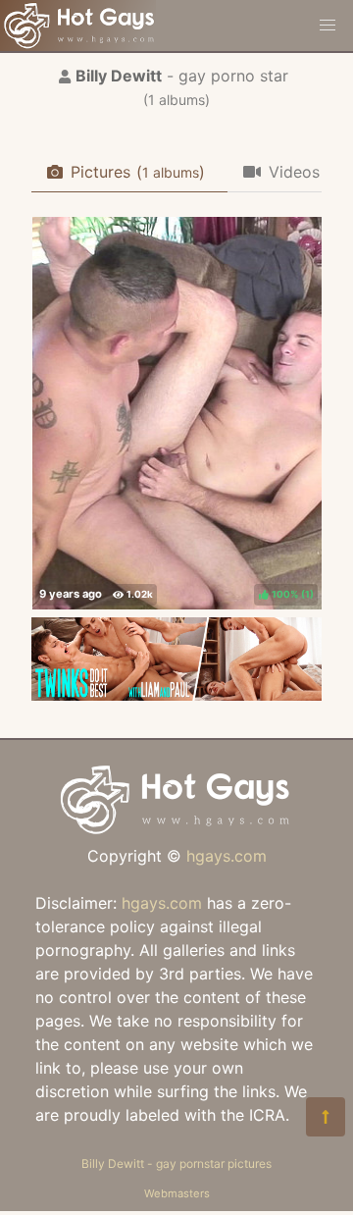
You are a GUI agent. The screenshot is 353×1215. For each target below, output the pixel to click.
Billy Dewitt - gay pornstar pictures (176, 1163)
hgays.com (226, 856)
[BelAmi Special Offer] (176, 695)
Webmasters (177, 1193)
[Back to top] (325, 1116)
